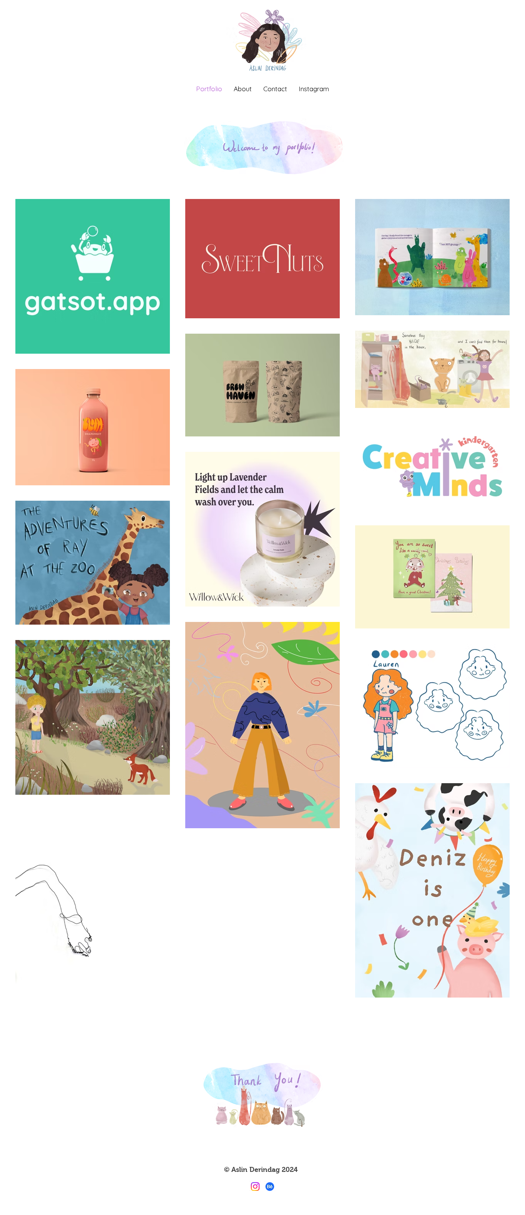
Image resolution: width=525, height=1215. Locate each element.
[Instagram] (255, 1186)
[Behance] (270, 1186)
